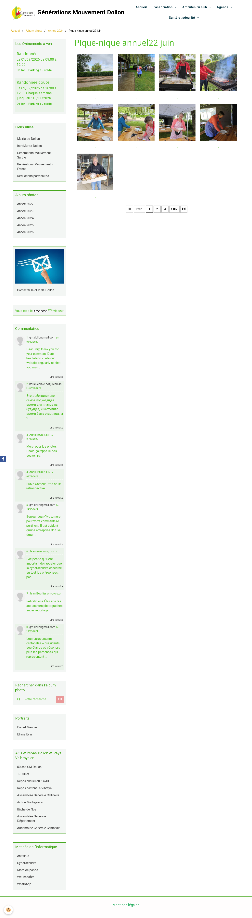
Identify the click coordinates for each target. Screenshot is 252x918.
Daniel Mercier (27, 727)
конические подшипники (45, 384)
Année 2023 (25, 211)
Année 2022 (25, 204)
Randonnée (27, 53)
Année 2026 (25, 232)
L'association (163, 7)
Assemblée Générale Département (31, 818)
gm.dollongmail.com (42, 337)
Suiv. (174, 209)
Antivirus (23, 856)
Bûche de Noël (27, 809)
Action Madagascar (30, 802)
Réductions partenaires (33, 176)
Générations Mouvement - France (35, 166)
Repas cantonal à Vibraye (34, 788)
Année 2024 (55, 30)
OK (60, 699)
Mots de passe (27, 870)
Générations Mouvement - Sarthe (35, 155)
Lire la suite (56, 376)
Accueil (141, 7)
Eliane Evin (24, 734)
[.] (95, 72)
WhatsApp (24, 884)
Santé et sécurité (182, 17)
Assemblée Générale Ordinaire (38, 795)
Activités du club (195, 7)
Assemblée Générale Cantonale (38, 828)
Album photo (34, 30)
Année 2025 (25, 225)
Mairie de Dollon (28, 139)
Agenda (223, 7)
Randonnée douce (33, 82)
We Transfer (25, 877)
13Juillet (23, 774)
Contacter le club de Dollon (35, 290)
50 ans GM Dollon (29, 767)
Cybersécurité (26, 863)
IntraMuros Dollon (29, 146)
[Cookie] (8, 909)
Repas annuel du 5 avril (33, 781)
